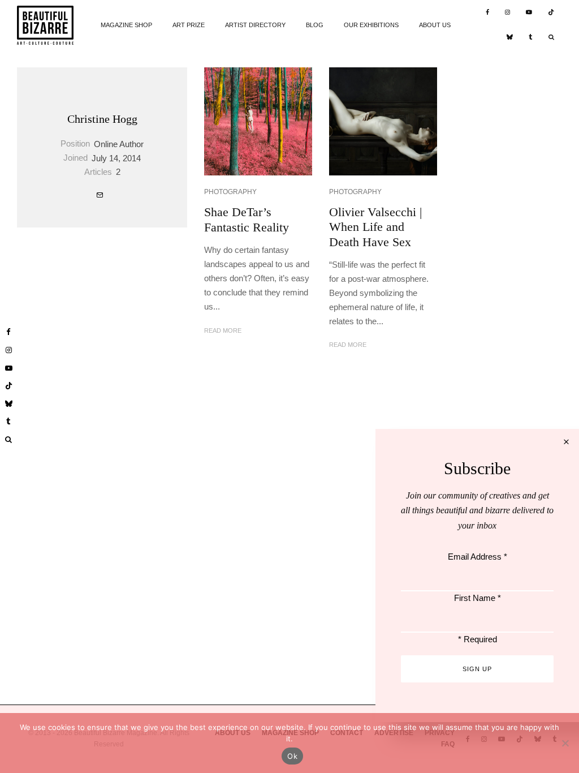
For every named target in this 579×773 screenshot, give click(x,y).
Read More (222, 330)
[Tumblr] (530, 38)
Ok (292, 756)
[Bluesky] (510, 38)
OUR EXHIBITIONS (371, 25)
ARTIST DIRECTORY (255, 25)
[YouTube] (529, 12)
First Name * (477, 598)
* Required (477, 639)
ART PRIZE (188, 25)
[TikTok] (551, 12)
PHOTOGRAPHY (230, 192)
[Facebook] (487, 12)
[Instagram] (507, 12)
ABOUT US (435, 25)
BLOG (314, 25)
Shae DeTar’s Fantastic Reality (246, 219)
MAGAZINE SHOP (126, 25)
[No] (565, 743)
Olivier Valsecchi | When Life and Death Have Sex (375, 227)
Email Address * (477, 556)
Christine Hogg (102, 119)
